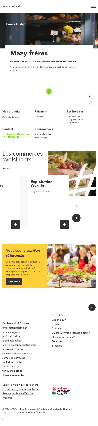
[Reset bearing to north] (89, 103)
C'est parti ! (14, 281)
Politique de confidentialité (33, 412)
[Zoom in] (89, 96)
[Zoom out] (89, 100)
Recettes (57, 341)
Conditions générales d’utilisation (54, 409)
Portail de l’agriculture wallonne (20, 389)
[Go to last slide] (76, 206)
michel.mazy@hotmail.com (16, 134)
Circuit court (59, 320)
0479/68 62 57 (14, 137)
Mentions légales (28, 409)
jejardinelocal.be (11, 341)
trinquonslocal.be (12, 371)
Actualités (57, 315)
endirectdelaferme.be (15, 328)
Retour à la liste (14, 24)
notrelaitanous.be (12, 349)
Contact (56, 328)
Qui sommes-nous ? (63, 337)
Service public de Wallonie (17, 393)
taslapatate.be (10, 366)
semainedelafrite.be (13, 358)
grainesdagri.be (11, 332)
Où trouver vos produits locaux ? (71, 333)
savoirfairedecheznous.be (17, 353)
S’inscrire (57, 346)
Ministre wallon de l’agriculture (20, 385)
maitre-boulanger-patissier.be (19, 345)
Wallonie (7, 398)
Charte (56, 324)
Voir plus (7, 168)
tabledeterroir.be (12, 362)
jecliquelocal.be (11, 336)
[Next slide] (76, 218)
